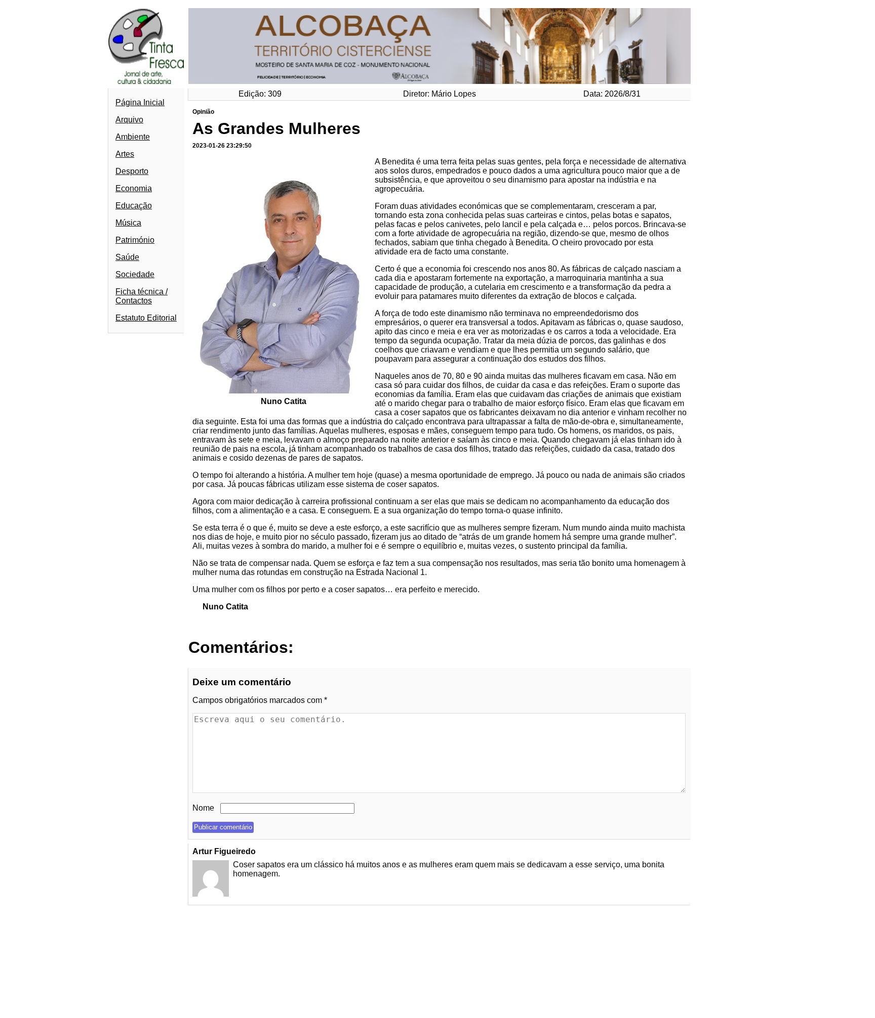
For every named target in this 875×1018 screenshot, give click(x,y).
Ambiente (132, 136)
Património (134, 240)
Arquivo (129, 119)
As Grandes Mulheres (276, 128)
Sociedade (134, 274)
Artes (124, 154)
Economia (133, 188)
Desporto (131, 171)
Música (128, 222)
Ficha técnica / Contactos (141, 296)
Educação (133, 205)
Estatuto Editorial (146, 318)
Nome (203, 808)
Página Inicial (140, 102)
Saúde (127, 257)
